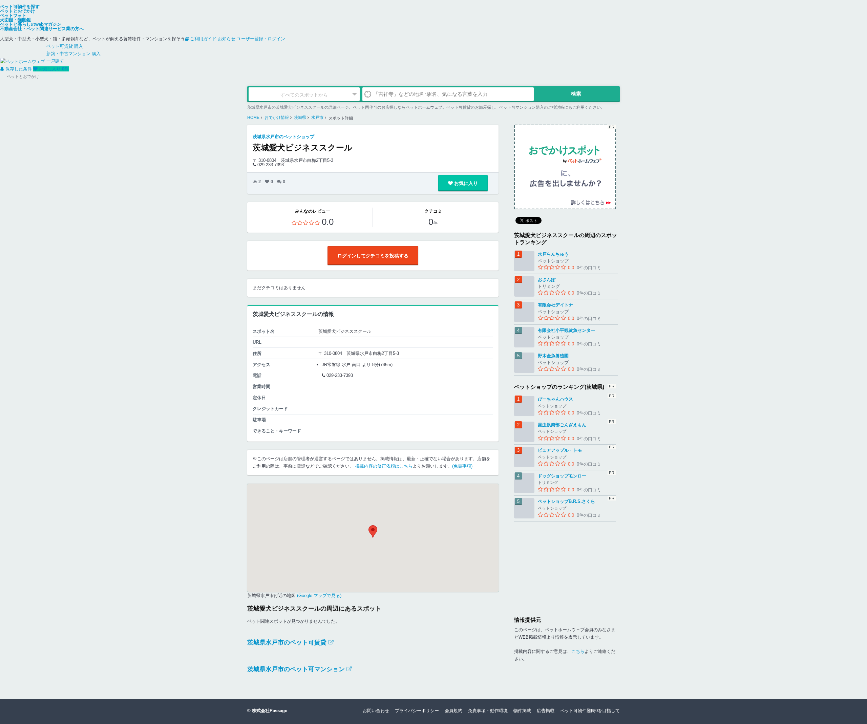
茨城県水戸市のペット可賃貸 (286, 642)
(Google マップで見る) (318, 595)
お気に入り (54, 68)
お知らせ (226, 38)
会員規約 (453, 710)
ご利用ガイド (203, 38)
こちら (578, 651)
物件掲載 (522, 710)
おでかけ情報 (277, 117)
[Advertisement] (565, 563)
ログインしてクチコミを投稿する (372, 255)
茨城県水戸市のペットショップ (283, 136)
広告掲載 (545, 710)
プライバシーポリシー (417, 710)
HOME (253, 117)
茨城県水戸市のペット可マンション (296, 669)
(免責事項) (462, 466)
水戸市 (317, 117)
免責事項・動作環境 (488, 710)
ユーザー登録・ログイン (261, 38)
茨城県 (300, 117)
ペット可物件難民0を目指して (590, 710)
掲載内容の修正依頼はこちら (384, 466)
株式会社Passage (269, 710)
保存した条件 (18, 68)
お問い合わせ (376, 710)
